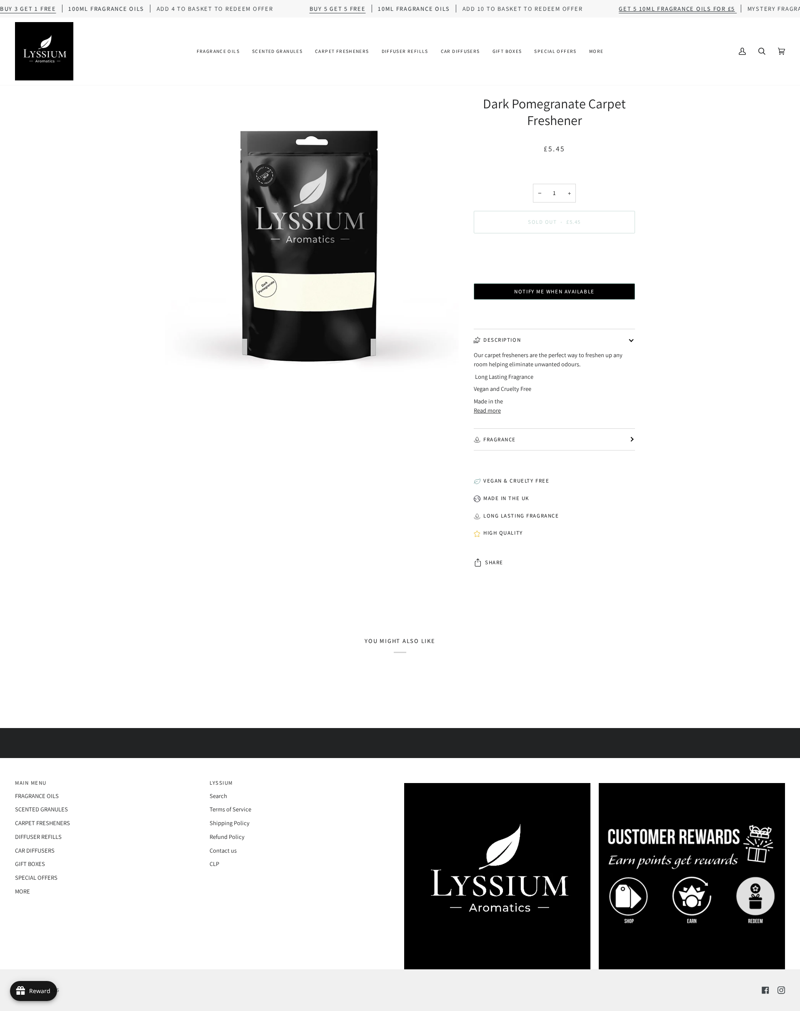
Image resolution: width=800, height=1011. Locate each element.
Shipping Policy (230, 823)
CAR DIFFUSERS (35, 850)
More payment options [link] (554, 272)
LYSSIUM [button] (221, 782)
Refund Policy (227, 837)
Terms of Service (230, 809)
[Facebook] (765, 990)
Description (502, 339)
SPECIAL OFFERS (36, 877)
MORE (22, 891)
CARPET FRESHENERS (42, 823)
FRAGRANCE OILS (37, 796)
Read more (487, 410)
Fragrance (499, 439)
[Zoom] (312, 242)
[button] (218, 51)
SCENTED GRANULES (41, 809)
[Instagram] (781, 990)
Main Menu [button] (31, 782)
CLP (214, 864)
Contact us (223, 850)
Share (494, 562)
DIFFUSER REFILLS (38, 837)
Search (218, 796)
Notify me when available (554, 291)
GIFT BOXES (30, 864)
